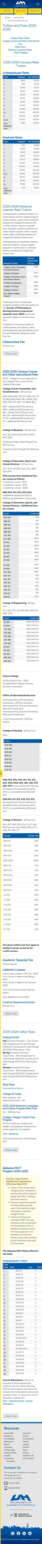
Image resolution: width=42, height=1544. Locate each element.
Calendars (8, 1447)
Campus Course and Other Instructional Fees (21, 42)
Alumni (7, 1444)
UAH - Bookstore (10, 1134)
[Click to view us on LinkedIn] (30, 1533)
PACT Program (21, 52)
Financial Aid (28, 1439)
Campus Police (10, 1453)
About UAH (9, 1433)
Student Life (28, 1455)
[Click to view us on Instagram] (12, 1533)
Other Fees (20, 47)
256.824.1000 (14, 1488)
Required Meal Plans (12, 1088)
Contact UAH (13, 1483)
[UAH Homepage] (21, 5)
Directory (27, 1433)
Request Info (34, 11)
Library (26, 1444)
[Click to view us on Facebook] (18, 1533)
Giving (25, 1441)
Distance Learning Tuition (20, 49)
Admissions (8, 1441)
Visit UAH (6, 11)
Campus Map (9, 1450)
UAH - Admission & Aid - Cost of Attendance (17, 1402)
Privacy (26, 1453)
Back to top (11, 353)
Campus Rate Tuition (20, 38)
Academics (8, 1436)
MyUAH (26, 1447)
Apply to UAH (21, 11)
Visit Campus (28, 1458)
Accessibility (9, 1439)
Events (26, 1436)
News (25, 1450)
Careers (7, 1455)
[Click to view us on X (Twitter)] (24, 1533)
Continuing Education (9, 1459)
